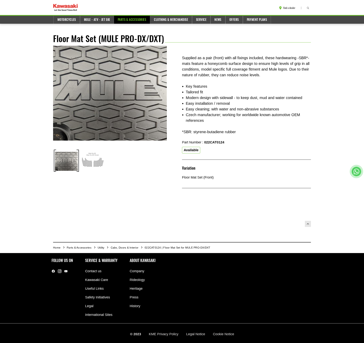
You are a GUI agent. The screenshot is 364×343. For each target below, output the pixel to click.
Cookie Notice (223, 334)
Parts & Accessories (132, 20)
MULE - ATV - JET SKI (97, 20)
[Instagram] (59, 271)
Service (201, 20)
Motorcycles (66, 20)
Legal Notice (196, 334)
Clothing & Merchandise (171, 20)
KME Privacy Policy (164, 334)
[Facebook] (53, 271)
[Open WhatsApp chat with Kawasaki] (356, 171)
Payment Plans (257, 20)
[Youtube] (66, 271)
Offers (234, 20)
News (217, 20)
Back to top (308, 224)
